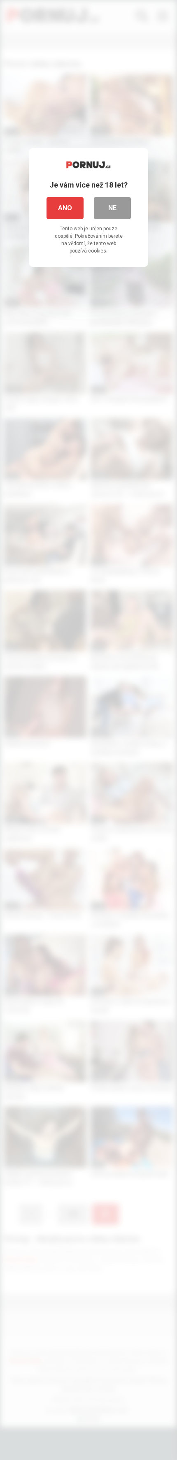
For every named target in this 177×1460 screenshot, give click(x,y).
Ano (65, 208)
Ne (112, 208)
